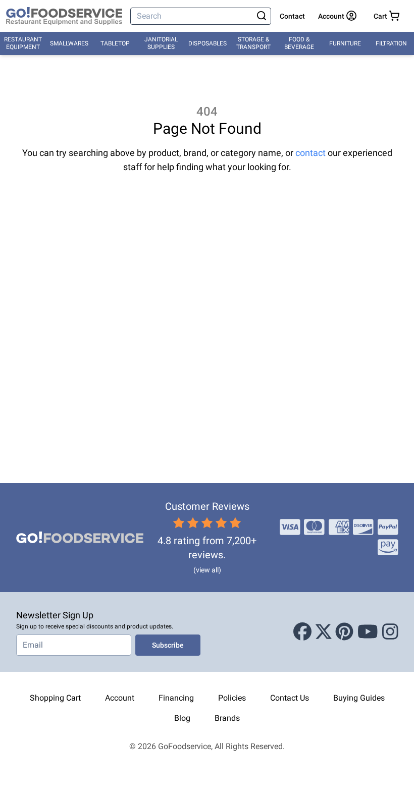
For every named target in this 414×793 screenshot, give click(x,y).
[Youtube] (367, 632)
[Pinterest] (344, 632)
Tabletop (115, 43)
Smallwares (69, 43)
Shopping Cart (55, 698)
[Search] (261, 16)
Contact (292, 16)
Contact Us (289, 698)
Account (119, 698)
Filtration (391, 43)
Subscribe (168, 645)
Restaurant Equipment (23, 43)
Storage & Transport (253, 43)
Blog (182, 718)
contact (310, 152)
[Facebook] (302, 632)
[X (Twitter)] (324, 632)
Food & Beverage (299, 43)
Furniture (345, 43)
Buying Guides (359, 698)
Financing (176, 698)
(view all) (207, 570)
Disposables (207, 43)
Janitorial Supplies (161, 43)
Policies (232, 698)
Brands (227, 718)
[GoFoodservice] (64, 16)
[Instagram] (390, 632)
